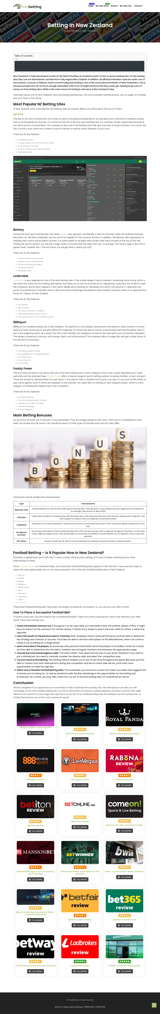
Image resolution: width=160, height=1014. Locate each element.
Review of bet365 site (124, 919)
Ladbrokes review (80, 965)
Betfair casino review (80, 919)
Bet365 (22, 65)
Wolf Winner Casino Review (80, 733)
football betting (27, 566)
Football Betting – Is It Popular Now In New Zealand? (115, 62)
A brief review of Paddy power (124, 965)
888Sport (51, 65)
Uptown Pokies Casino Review (35, 727)
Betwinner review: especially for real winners (80, 872)
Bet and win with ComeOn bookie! (124, 825)
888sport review (35, 779)
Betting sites (102, 6)
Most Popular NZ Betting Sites (29, 62)
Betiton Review (35, 825)
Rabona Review (124, 779)
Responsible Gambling (73, 1007)
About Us (59, 1007)
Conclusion (22, 69)
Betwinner (22, 602)
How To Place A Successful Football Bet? (112, 65)
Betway (31, 65)
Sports (114, 6)
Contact (138, 6)
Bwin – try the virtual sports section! (124, 871)
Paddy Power (63, 65)
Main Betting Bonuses (80, 65)
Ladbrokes (40, 65)
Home (90, 6)
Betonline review (80, 821)
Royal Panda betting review (125, 733)
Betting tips (126, 6)
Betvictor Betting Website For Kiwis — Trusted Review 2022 (35, 913)
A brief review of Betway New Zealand (35, 965)
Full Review (37, 733)
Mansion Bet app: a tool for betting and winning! (35, 872)
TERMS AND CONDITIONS (94, 1007)
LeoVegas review (80, 779)
